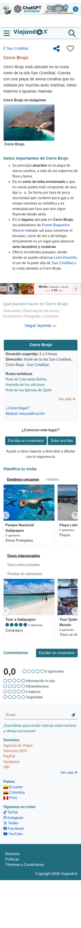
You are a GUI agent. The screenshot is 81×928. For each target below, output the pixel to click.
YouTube (15, 834)
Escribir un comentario (57, 653)
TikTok (12, 812)
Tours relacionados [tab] (23, 556)
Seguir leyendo (39, 325)
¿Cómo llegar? (17, 408)
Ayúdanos (11, 762)
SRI (6, 767)
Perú (12, 798)
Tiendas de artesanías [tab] (24, 574)
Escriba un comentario (26, 441)
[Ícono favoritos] (70, 48)
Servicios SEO (15, 751)
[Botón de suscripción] (73, 715)
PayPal (9, 756)
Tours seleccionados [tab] (23, 565)
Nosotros (12, 854)
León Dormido (65, 257)
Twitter (12, 823)
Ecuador (15, 787)
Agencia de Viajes (18, 745)
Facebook (15, 828)
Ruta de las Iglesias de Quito (29, 390)
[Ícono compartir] (56, 48)
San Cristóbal (17, 48)
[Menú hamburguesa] (9, 33)
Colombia (16, 792)
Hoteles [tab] (52, 479)
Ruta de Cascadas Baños (26, 379)
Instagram (15, 818)
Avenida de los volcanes (25, 385)
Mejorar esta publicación (25, 413)
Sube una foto (62, 441)
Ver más (65, 399)
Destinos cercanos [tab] (23, 479)
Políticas (12, 859)
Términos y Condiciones (24, 865)
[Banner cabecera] (40, 9)
